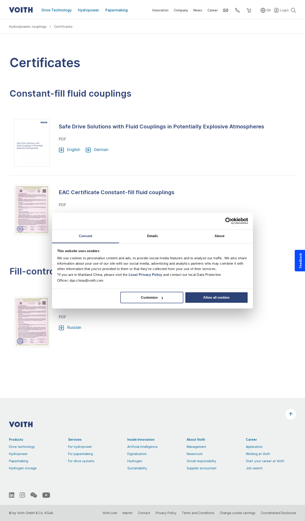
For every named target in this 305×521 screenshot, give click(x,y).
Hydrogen (134, 461)
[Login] (281, 9)
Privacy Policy (166, 513)
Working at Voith (258, 454)
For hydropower (80, 447)
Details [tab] (152, 236)
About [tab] (219, 236)
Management (196, 447)
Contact (144, 513)
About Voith (196, 439)
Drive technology (22, 447)
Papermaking (116, 10)
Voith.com (109, 513)
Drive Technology (57, 10)
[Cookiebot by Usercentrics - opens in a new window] (228, 220)
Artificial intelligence (142, 447)
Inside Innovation (141, 439)
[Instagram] (22, 495)
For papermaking (80, 454)
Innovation (160, 10)
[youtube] (46, 495)
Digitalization (137, 454)
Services (75, 439)
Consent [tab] (85, 236)
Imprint (128, 513)
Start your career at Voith (265, 461)
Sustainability (137, 468)
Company (181, 10)
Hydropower (88, 10)
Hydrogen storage (23, 468)
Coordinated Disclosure (278, 513)
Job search (254, 468)
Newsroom (195, 454)
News (197, 10)
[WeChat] (33, 495)
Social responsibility (201, 461)
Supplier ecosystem (201, 468)
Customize (149, 297)
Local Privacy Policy (145, 274)
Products (16, 439)
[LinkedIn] (11, 495)
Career (212, 10)
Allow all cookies (216, 297)
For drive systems (81, 461)
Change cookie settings (237, 513)
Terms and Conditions (198, 513)
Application (254, 447)
